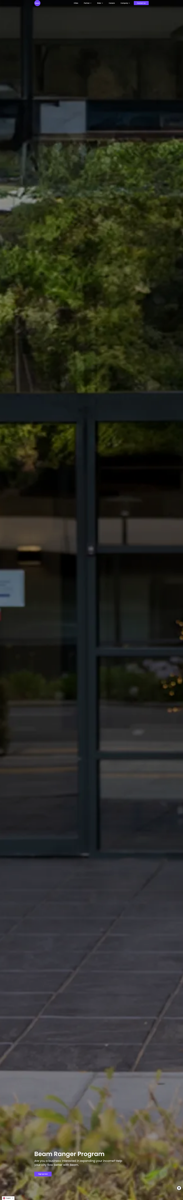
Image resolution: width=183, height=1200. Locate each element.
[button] (87, 3)
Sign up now (43, 1174)
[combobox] (8, 1198)
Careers (112, 3)
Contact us (141, 3)
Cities (76, 3)
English (8, 1198)
